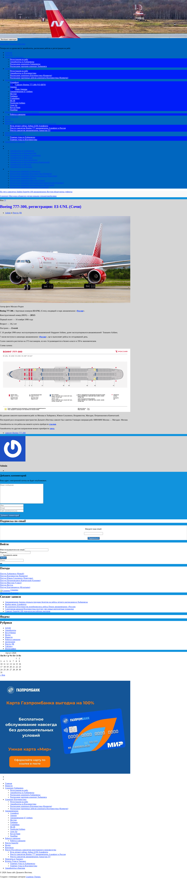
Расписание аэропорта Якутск (23, 178)
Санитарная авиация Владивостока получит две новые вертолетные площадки (39, 609)
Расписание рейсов (13, 169)
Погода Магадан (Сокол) (10, 583)
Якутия (13, 94)
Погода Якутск (6, 585)
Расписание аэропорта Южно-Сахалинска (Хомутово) (33, 176)
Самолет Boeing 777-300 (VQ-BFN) (30, 85)
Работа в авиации (22, 112)
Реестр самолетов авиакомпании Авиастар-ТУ (30, 130)
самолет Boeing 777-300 (15, 433)
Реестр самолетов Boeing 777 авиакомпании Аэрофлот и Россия (38, 128)
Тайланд (8, 646)
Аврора (13, 87)
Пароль (3, 552)
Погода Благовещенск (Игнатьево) (15, 587)
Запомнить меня (10, 555)
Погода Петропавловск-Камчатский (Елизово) (20, 580)
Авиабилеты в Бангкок (15, 142)
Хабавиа (14, 96)
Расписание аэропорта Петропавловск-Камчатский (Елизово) (37, 183)
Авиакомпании (11, 80)
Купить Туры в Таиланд (15, 135)
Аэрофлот (14, 82)
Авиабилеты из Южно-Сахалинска (25, 155)
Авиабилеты (10, 148)
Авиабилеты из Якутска (20, 164)
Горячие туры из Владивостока (23, 139)
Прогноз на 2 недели (9, 593)
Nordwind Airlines (17, 103)
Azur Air (13, 105)
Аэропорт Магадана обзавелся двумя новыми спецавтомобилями (28, 196)
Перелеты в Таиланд (14, 133)
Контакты (9, 121)
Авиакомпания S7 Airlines (21, 91)
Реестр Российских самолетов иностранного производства (30, 123)
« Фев (2, 675)
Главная (8, 53)
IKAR (12, 101)
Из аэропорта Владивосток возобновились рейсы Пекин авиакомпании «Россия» (40, 607)
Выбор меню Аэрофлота (15, 604)
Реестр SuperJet (11, 117)
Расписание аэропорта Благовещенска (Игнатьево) (32, 185)
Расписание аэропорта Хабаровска (25, 64)
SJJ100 (8, 628)
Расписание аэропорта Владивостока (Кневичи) (31, 75)
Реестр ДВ (17, 213)
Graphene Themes (33, 877)
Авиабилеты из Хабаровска (22, 62)
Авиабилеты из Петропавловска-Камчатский (29, 162)
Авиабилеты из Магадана (21, 158)
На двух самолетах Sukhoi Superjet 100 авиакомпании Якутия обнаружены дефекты (36, 192)
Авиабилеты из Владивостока (23, 73)
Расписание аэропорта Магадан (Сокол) (27, 180)
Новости (9, 55)
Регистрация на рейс (19, 59)
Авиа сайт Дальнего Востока (12, 44)
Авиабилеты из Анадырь (21, 167)
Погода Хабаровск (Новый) (12, 574)
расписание (10, 642)
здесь (52, 428)
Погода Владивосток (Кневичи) (14, 576)
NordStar (14, 110)
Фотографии (10, 649)
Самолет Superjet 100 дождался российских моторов (27, 611)
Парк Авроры (21, 89)
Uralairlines (14, 98)
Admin (8, 213)
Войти (3, 558)
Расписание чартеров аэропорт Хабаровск (28, 66)
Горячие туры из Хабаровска (22, 137)
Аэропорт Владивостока (15, 69)
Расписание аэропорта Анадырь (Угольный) (29, 187)
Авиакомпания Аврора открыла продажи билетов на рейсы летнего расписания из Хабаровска (46, 602)
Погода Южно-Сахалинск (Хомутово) (16, 578)
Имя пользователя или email (12, 550)
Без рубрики (10, 633)
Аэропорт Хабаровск (14, 57)
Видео (8, 119)
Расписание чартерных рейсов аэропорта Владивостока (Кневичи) (39, 78)
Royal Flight (15, 107)
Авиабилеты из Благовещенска (23, 160)
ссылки (52, 424)
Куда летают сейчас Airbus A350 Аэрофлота (29, 126)
